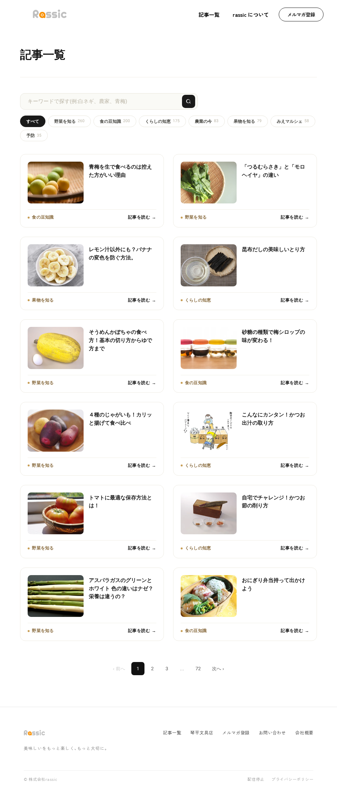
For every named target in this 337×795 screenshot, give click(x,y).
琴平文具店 (201, 732)
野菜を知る (69, 121)
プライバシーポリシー (292, 779)
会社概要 (304, 732)
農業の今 (207, 121)
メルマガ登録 (301, 14)
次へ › (218, 668)
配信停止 (255, 779)
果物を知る (248, 121)
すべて (32, 121)
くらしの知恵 (162, 121)
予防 (33, 135)
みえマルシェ (293, 121)
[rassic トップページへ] (49, 14)
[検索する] (188, 101)
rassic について (251, 14)
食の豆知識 (115, 121)
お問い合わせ (272, 732)
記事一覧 (209, 14)
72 (198, 668)
